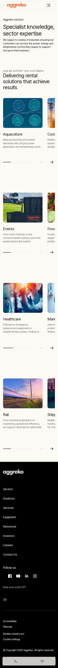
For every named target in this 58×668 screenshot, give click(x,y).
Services (8, 507)
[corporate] (16, 5)
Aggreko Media (18, 576)
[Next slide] (52, 162)
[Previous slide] (42, 162)
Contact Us (10, 554)
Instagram (34, 576)
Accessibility (10, 621)
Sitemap (7, 626)
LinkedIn (26, 576)
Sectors (8, 489)
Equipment (9, 517)
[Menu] (48, 5)
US (5, 599)
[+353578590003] (15, 661)
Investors (9, 535)
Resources (9, 526)
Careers (8, 545)
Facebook (9, 576)
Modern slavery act (13, 633)
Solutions (9, 498)
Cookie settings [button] (11, 639)
